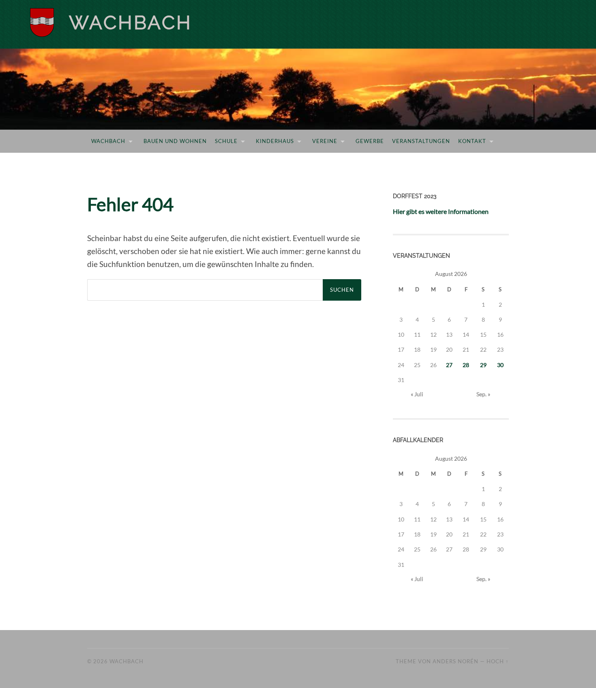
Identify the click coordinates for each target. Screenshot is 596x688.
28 (466, 364)
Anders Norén (455, 661)
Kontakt (472, 141)
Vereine (324, 141)
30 (500, 364)
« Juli (417, 394)
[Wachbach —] (60, 22)
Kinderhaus (275, 141)
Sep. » (483, 394)
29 (483, 364)
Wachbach (130, 22)
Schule (226, 141)
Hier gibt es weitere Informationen (441, 211)
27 (449, 364)
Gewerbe (370, 141)
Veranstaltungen (421, 141)
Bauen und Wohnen (175, 141)
